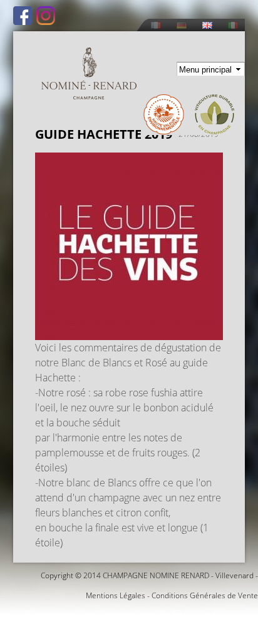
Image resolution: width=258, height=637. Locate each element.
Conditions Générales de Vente (205, 595)
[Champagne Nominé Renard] (89, 73)
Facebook (22, 15)
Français (156, 25)
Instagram (45, 15)
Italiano (233, 25)
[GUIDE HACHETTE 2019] (129, 332)
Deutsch (182, 25)
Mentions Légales (115, 595)
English (207, 25)
